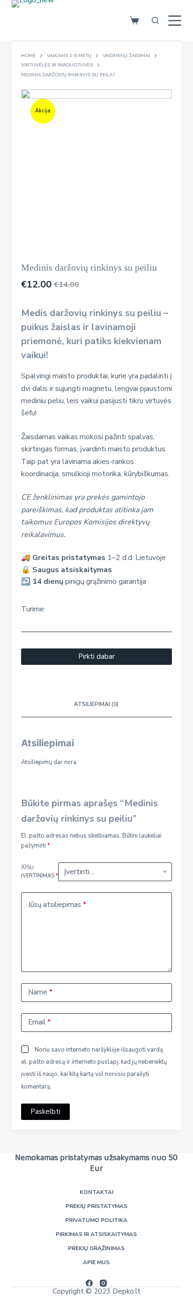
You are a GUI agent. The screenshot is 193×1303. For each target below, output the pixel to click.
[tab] (96, 705)
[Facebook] (89, 1283)
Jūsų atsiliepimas (57, 904)
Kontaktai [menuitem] (96, 1192)
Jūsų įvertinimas (39, 871)
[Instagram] (103, 1283)
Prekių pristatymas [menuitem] (96, 1206)
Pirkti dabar (96, 656)
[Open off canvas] (174, 20)
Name (40, 992)
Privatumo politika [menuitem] (96, 1220)
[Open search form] (153, 20)
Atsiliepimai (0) (96, 704)
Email (39, 1022)
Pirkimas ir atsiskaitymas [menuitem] (96, 1234)
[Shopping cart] (134, 20)
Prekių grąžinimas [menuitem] (96, 1248)
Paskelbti (45, 1111)
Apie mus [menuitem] (96, 1262)
